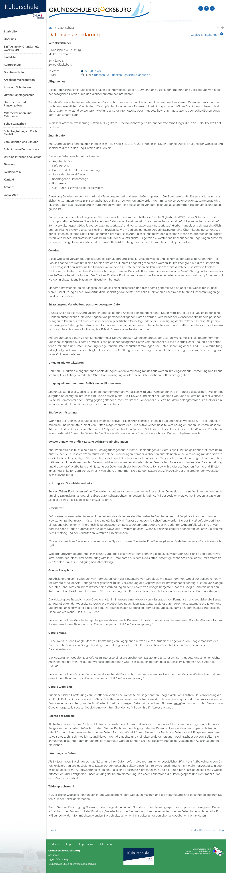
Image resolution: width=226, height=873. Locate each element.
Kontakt (9, 179)
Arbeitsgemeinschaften (19, 79)
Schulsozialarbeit (15, 123)
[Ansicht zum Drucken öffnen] (222, 27)
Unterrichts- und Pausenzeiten (15, 104)
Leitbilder (10, 57)
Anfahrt (9, 187)
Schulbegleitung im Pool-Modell (20, 133)
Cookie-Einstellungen (207, 34)
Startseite (10, 31)
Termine (9, 164)
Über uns (10, 39)
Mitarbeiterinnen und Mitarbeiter (18, 114)
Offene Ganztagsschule (19, 94)
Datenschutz (106, 844)
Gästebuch (11, 194)
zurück (52, 830)
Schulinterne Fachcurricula (21, 149)
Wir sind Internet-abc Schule (23, 157)
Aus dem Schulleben (17, 87)
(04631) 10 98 (92, 71)
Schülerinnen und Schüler (21, 141)
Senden (194, 830)
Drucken (205, 830)
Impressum (86, 844)
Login (69, 844)
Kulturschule (12, 64)
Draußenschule (14, 72)
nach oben (218, 830)
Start (51, 27)
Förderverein (12, 172)
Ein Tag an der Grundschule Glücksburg (21, 48)
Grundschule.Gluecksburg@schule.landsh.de (121, 74)
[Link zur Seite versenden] (218, 27)
